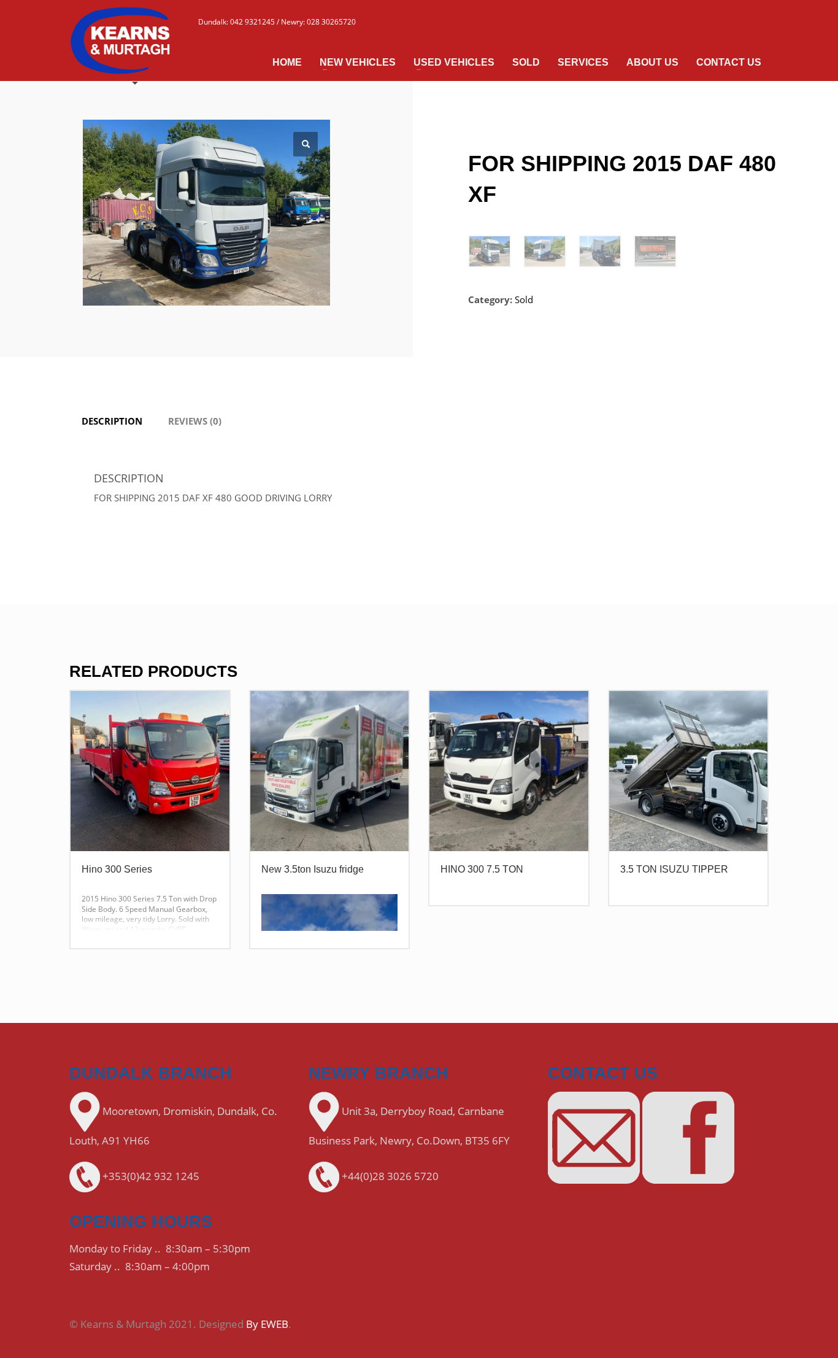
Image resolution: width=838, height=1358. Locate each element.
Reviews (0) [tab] (194, 421)
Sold (524, 299)
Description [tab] (112, 421)
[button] (305, 144)
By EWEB (267, 1324)
